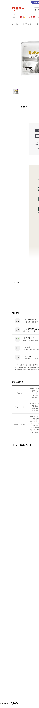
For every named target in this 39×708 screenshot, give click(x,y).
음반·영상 (32, 17)
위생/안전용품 (27, 24)
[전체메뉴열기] (14, 16)
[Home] (13, 24)
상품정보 (24, 106)
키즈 (17, 24)
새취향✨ (23, 17)
